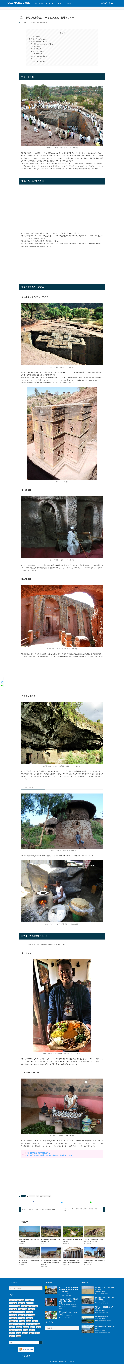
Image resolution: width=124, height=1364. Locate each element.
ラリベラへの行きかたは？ (40, 39)
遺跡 (12, 1336)
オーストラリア (15, 1306)
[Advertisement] (62, 263)
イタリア (13, 1303)
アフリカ (23, 22)
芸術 (32, 1333)
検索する (40, 1342)
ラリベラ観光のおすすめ (39, 41)
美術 (19, 1333)
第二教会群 (37, 49)
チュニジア (23, 1309)
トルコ (31, 1309)
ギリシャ (25, 1306)
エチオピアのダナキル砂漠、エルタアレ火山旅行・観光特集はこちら (49, 1155)
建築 (34, 22)
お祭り (12, 1300)
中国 (22, 1321)
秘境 (36, 22)
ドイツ (12, 1312)
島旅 (19, 1327)
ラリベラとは (35, 36)
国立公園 (36, 1324)
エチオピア (29, 22)
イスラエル (29, 1300)
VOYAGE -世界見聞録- (19, 3)
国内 (29, 1324)
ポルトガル (31, 1315)
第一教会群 (37, 46)
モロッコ (21, 1318)
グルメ (34, 1306)
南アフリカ (21, 1324)
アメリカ (20, 1300)
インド (21, 1303)
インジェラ (37, 58)
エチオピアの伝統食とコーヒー (41, 56)
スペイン (13, 1309)
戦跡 (32, 1327)
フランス (13, 1315)
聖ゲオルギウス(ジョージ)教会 (43, 44)
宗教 (32, 22)
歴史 (12, 1330)
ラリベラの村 (38, 53)
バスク (29, 1312)
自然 (25, 1333)
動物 (35, 1321)
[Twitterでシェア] (62, 1202)
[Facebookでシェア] (33, 1202)
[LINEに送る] (91, 1202)
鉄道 (19, 1336)
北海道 (12, 1324)
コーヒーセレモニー (40, 61)
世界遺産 (13, 1321)
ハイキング (21, 1312)
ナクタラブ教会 (39, 51)
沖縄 (19, 1330)
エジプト (29, 1303)
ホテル (22, 1315)
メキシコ (13, 1318)
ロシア (29, 1318)
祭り (25, 1330)
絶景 (38, 22)
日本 (39, 1327)
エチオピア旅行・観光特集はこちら (38, 1153)
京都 (28, 1321)
